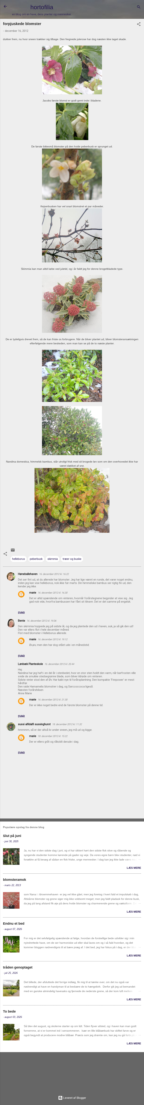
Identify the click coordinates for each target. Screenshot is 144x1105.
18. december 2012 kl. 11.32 (67, 724)
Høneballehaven (28, 574)
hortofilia (41, 7)
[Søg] (138, 7)
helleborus (18, 559)
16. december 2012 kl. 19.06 (41, 620)
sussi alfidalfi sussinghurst (34, 724)
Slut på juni (12, 836)
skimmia (52, 559)
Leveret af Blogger (74, 1098)
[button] (138, 25)
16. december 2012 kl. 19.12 (52, 639)
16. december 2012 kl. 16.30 (52, 592)
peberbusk (36, 559)
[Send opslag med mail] (12, 551)
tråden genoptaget (17, 967)
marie (32, 592)
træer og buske (72, 559)
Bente (21, 620)
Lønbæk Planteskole (30, 664)
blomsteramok (14, 880)
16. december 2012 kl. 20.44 (59, 664)
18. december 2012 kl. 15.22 (52, 736)
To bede (9, 1011)
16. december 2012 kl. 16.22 (54, 574)
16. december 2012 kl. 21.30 (52, 699)
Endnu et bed (13, 923)
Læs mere (134, 867)
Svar (21, 612)
